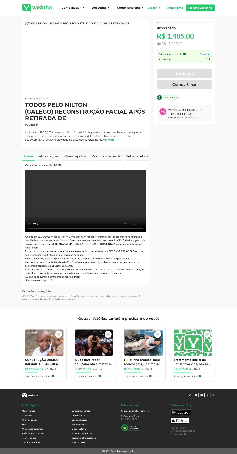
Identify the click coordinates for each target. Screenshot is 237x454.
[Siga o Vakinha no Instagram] (189, 395)
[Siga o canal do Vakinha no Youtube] (201, 395)
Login (24, 424)
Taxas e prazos (78, 415)
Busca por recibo (79, 442)
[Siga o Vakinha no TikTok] (213, 395)
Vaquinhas (27, 415)
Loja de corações (79, 420)
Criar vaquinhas (29, 420)
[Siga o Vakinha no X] (207, 395)
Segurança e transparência (84, 438)
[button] (85, 57)
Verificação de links (31, 442)
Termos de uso (29, 438)
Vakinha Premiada (80, 424)
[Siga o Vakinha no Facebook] (195, 395)
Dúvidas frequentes (81, 411)
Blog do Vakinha (79, 429)
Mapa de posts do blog (82, 433)
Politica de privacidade (32, 433)
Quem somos (28, 411)
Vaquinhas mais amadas (33, 429)
